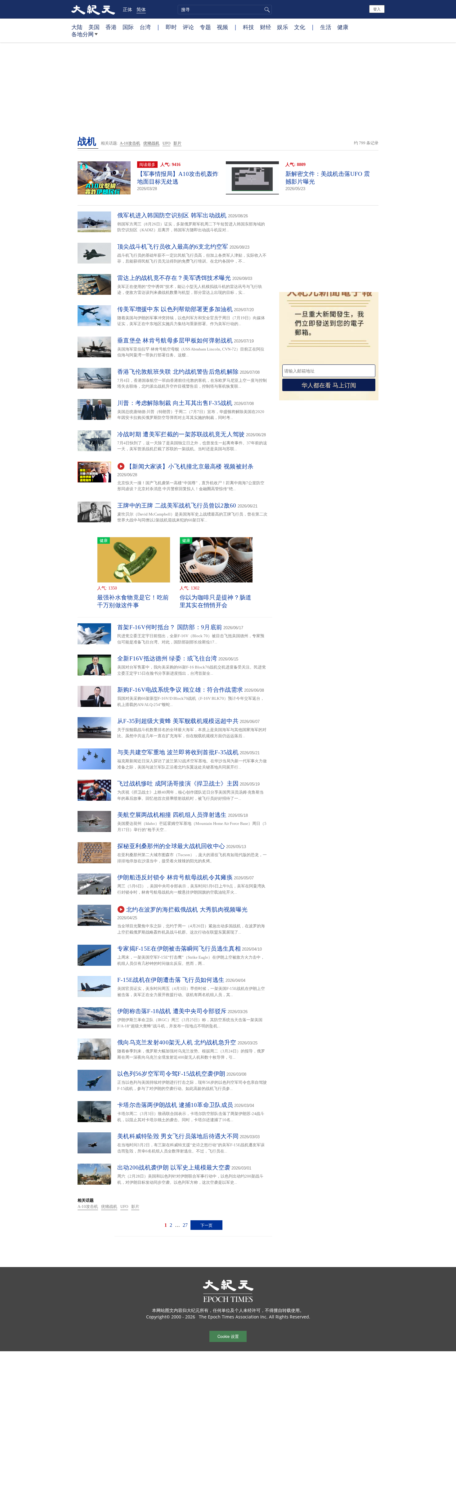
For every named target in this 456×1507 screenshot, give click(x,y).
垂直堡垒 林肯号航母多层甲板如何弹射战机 (175, 340)
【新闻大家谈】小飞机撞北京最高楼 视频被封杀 (190, 466)
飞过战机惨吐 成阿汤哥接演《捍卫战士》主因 (178, 783)
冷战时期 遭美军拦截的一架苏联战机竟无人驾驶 (181, 434)
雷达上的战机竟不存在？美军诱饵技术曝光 (174, 278)
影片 (177, 143)
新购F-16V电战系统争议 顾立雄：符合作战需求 (180, 689)
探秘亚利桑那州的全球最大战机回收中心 (171, 846)
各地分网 (82, 34)
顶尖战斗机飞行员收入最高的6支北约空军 (172, 246)
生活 (325, 27)
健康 (342, 27)
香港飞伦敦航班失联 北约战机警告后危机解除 (178, 371)
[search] (225, 9)
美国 (94, 27)
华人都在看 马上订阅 (329, 385)
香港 (111, 27)
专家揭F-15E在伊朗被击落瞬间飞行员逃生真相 (179, 948)
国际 (128, 27)
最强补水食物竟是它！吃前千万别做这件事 (133, 601)
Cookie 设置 (228, 1336)
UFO (166, 143)
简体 (141, 9)
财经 (265, 27)
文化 (299, 27)
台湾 (145, 27)
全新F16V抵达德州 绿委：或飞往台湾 (167, 658)
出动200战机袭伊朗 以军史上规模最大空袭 (173, 1167)
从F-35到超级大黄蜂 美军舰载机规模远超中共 (178, 721)
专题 (205, 27)
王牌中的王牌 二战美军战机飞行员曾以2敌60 (176, 505)
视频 (222, 27)
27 (185, 1225)
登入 (377, 8)
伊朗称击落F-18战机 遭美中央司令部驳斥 (171, 1011)
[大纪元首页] (93, 9)
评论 (188, 27)
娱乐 (282, 27)
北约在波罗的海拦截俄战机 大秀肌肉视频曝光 (187, 909)
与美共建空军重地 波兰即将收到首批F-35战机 (178, 752)
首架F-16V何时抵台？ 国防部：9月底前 (169, 627)
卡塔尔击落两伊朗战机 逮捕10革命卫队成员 (175, 1105)
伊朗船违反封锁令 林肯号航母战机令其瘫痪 (175, 877)
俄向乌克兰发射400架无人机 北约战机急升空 (176, 1042)
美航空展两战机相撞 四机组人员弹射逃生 (172, 815)
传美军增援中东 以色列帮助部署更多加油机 (175, 309)
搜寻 (266, 9)
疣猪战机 (151, 143)
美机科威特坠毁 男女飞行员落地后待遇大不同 (178, 1136)
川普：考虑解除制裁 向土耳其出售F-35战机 (175, 403)
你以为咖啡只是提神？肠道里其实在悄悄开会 (216, 601)
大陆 (77, 27)
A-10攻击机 (130, 143)
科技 (248, 27)
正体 (127, 9)
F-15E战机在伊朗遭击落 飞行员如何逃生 (170, 980)
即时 (171, 27)
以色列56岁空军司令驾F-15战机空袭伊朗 (171, 1073)
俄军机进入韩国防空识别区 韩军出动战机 (172, 215)
